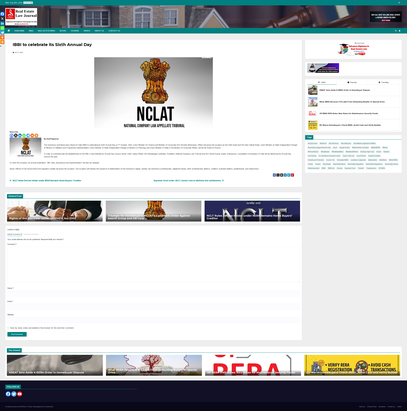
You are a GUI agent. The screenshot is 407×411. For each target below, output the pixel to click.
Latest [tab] (322, 82)
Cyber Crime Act (348, 156)
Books (63, 31)
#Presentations (313, 152)
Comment (12, 244)
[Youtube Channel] (19, 394)
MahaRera (383, 160)
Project (317, 164)
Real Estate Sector (391, 164)
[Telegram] (28, 135)
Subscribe (19, 31)
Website (10, 315)
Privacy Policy (372, 406)
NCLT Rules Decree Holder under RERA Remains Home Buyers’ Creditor (47, 180)
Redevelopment (313, 168)
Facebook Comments (31, 234)
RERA (31, 31)
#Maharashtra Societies (360, 147)
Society (339, 168)
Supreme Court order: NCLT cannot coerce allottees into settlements (187, 180)
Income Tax (330, 160)
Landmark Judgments (358, 160)
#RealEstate (325, 152)
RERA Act (331, 168)
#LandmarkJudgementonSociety (319, 147)
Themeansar (49, 406)
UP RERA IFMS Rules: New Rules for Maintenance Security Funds (349, 113)
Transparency (371, 168)
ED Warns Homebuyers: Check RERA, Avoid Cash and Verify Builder (350, 125)
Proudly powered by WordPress (16, 406)
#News (385, 147)
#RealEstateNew (337, 152)
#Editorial (323, 143)
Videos (87, 31)
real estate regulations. (374, 164)
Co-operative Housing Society (329, 156)
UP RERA (382, 168)
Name (10, 288)
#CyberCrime (312, 143)
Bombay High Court (367, 152)
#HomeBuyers (346, 143)
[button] (396, 31)
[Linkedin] (20, 135)
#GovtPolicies (334, 143)
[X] (16, 135)
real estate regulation (355, 164)
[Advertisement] (357, 68)
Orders (310, 164)
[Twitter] (14, 394)
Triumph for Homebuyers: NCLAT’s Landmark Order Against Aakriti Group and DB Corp (149, 217)
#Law (335, 147)
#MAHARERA (375, 147)
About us (99, 31)
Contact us (114, 31)
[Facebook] (11, 135)
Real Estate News (46, 31)
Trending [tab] (385, 82)
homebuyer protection (316, 160)
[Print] (32, 135)
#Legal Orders (345, 147)
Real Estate (327, 164)
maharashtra (372, 160)
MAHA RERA (393, 160)
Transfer (361, 168)
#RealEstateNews (352, 152)
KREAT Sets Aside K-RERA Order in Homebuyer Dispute (345, 90)
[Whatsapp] (24, 135)
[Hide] (1, 46)
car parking (312, 156)
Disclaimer (382, 406)
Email (10, 301)
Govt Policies (361, 156)
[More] (36, 135)
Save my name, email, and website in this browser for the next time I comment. (42, 328)
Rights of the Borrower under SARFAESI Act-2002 (42, 218)
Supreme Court (350, 168)
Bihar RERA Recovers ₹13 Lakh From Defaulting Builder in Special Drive (352, 102)
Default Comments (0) (14, 234)
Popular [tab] (353, 82)
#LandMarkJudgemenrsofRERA (364, 143)
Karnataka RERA (342, 160)
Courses (75, 31)
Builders (386, 152)
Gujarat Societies (374, 156)
